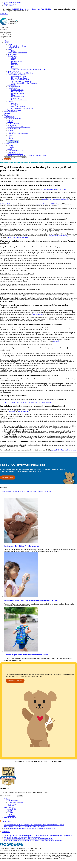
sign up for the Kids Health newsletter (63, 450)
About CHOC (12, 809)
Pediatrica (6, 832)
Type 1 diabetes (37, 314)
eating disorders (23, 411)
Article (27, 9)
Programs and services (15, 802)
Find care (7, 799)
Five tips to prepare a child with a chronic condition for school (26, 655)
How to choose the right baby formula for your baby (22, 546)
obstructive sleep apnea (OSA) (18, 237)
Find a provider (13, 800)
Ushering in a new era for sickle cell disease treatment (22, 837)
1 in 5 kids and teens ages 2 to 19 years (54, 189)
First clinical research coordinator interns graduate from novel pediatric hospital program (33, 840)
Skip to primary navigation (12, 2)
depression (56, 341)
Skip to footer (8, 5)
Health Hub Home (17, 9)
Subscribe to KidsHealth (15, 681)
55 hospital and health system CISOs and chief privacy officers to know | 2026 (29, 828)
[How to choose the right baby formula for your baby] (21, 542)
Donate (10, 811)
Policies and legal (10, 817)
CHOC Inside (7, 821)
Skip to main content (10, 4)
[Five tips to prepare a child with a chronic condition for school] (21, 651)
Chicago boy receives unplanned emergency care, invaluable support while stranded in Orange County (38, 835)
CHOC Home (4, 14)
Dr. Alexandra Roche (7, 204)
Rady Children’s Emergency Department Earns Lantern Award (24, 826)
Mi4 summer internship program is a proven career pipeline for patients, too (28, 839)
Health (2, 491)
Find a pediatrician (7, 477)
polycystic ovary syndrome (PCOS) (60, 235)
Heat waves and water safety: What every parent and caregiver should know (30, 600)
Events (10, 814)
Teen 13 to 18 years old (44, 491)
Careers (10, 812)
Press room (11, 816)
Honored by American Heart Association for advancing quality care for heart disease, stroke (34, 825)
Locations (11, 806)
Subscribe (7, 159)
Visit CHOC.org (9, 807)
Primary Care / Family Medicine (41, 9)
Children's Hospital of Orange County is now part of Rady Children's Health (22, 162)
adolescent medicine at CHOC (46, 204)
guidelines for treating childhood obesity (55, 199)
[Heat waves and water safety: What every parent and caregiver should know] (21, 596)
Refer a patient (12, 804)
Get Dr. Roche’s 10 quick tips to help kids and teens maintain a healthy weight (26, 402)
